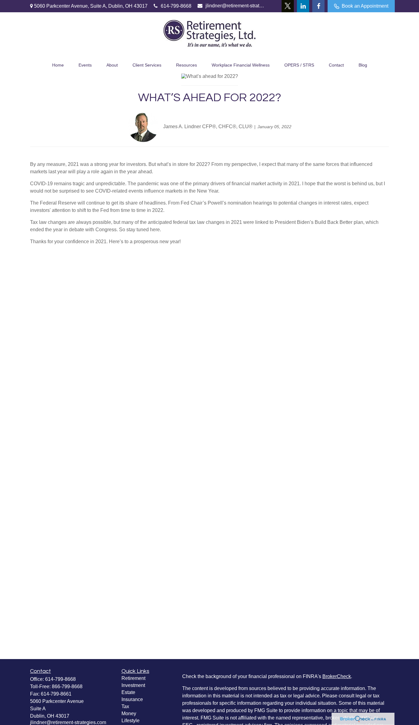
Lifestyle (130, 720)
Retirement (133, 678)
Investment (133, 685)
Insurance (132, 699)
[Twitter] (288, 6)
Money (128, 713)
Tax (125, 706)
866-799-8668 (67, 686)
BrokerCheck (336, 676)
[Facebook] (318, 6)
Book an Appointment (365, 6)
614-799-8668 (176, 6)
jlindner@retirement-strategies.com (235, 5)
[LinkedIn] (303, 6)
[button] (58, 64)
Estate (128, 692)
